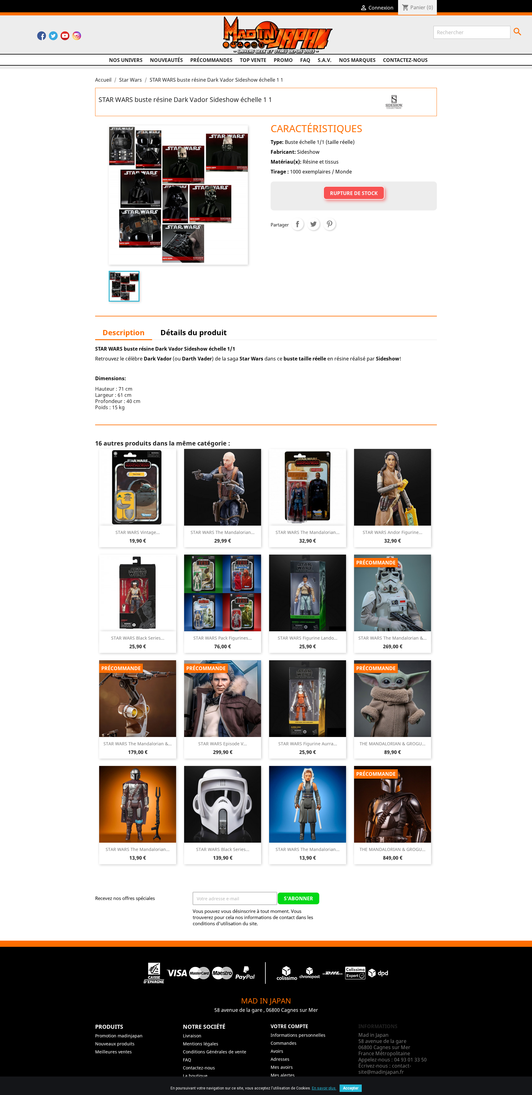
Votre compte (289, 1026)
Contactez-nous (405, 60)
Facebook (41, 37)
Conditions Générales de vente (214, 1052)
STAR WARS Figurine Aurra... (307, 744)
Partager (297, 224)
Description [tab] (124, 332)
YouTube (65, 37)
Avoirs (277, 1051)
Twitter (53, 37)
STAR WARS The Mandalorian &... (392, 638)
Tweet (313, 224)
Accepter (350, 1088)
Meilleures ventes (113, 1052)
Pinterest (329, 224)
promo (283, 60)
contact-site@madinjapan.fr (384, 1068)
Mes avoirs (282, 1067)
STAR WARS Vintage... (137, 532)
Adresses (280, 1059)
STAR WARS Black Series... (137, 638)
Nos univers (126, 60)
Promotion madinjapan (119, 1036)
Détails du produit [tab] (193, 332)
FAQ (305, 60)
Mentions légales (200, 1044)
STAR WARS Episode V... (222, 744)
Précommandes (211, 60)
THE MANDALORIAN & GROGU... (392, 744)
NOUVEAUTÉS (166, 60)
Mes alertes (283, 1075)
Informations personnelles (298, 1035)
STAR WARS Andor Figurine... (392, 532)
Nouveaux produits (115, 1044)
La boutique (195, 1076)
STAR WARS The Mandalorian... (223, 532)
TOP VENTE (253, 60)
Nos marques (357, 60)
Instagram (76, 37)
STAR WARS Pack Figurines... (222, 638)
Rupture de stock (354, 193)
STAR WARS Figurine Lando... (307, 638)
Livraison (192, 1036)
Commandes (283, 1043)
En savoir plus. (324, 1088)
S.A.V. (325, 60)
